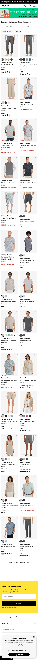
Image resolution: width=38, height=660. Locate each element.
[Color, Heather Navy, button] (24, 216)
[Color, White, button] (8, 102)
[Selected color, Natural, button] (2, 102)
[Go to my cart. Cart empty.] (30, 6)
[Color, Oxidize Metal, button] (26, 59)
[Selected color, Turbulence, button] (2, 541)
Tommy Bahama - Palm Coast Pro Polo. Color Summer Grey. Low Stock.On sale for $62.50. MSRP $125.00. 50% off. (28, 494)
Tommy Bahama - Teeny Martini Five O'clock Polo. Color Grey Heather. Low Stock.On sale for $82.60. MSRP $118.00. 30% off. (9, 136)
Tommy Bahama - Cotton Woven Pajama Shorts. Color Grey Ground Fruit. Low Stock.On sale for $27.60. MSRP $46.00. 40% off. (9, 209)
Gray (17, 31)
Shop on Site (23, 16)
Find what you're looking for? (18, 562)
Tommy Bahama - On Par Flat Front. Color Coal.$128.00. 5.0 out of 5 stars (9, 54)
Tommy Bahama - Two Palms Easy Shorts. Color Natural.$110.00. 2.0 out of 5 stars (9, 411)
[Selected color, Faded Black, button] (21, 216)
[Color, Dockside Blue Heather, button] (5, 296)
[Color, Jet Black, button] (24, 500)
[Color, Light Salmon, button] (8, 459)
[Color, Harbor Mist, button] (5, 59)
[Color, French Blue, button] (11, 415)
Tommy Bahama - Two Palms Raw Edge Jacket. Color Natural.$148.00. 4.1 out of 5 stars (28, 411)
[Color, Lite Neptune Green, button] (8, 335)
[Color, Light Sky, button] (5, 541)
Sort (28, 26)
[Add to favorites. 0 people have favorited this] (17, 36)
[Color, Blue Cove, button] (24, 415)
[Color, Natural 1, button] (11, 335)
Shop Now (33, 2)
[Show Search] (25, 6)
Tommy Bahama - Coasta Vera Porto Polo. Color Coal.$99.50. (28, 289)
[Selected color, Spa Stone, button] (21, 59)
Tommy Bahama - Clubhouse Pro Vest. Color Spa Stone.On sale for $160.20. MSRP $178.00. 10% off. (9, 172)
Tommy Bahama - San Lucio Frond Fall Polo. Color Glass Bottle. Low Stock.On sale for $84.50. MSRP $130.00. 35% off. (28, 136)
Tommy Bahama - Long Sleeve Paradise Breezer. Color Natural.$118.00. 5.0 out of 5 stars (9, 330)
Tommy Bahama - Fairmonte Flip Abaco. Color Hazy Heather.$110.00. (9, 289)
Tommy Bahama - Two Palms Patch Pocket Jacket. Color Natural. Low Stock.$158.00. (9, 494)
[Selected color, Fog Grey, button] (21, 459)
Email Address (8, 596)
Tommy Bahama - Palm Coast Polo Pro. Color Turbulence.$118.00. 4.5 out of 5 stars (9, 536)
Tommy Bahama (6, 31)
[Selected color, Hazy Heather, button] (2, 296)
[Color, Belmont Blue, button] (11, 59)
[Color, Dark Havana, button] (26, 415)
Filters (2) (11, 26)
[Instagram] (5, 616)
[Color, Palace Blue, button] (24, 296)
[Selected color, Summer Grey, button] (21, 500)
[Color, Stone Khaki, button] (24, 459)
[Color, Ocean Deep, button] (24, 59)
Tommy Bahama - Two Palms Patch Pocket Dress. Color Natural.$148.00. (9, 453)
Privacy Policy (19, 645)
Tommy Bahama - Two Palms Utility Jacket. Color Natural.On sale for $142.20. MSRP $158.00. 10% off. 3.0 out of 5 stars (28, 370)
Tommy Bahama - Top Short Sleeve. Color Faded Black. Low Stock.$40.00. (28, 330)
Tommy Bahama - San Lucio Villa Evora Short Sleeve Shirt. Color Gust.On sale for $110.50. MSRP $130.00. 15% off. (9, 249)
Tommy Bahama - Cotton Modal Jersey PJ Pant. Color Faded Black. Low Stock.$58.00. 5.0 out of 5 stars (28, 536)
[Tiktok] (10, 616)
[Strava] (16, 616)
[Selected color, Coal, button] (2, 59)
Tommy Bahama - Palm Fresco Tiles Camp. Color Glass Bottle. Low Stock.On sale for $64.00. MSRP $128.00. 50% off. (28, 172)
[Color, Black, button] (5, 415)
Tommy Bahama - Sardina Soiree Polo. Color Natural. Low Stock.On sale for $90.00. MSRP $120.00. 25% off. (28, 96)
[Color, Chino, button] (8, 59)
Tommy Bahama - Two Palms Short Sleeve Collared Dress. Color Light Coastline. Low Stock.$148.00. (28, 249)
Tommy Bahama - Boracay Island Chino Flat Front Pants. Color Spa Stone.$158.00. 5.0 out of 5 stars (28, 54)
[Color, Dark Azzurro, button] (29, 59)
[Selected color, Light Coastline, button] (21, 255)
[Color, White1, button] (24, 255)
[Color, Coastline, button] (5, 102)
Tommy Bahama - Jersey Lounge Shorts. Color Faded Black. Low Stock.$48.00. (28, 209)
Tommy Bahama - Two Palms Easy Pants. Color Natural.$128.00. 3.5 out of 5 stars (9, 96)
